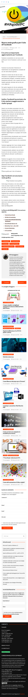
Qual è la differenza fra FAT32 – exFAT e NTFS (13, 553)
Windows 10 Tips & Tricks (9, 328)
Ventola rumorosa (8, 357)
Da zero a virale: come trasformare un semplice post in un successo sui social (13, 566)
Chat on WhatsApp (6, 652)
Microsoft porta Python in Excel (10, 570)
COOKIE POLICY (6, 648)
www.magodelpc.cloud (7, 673)
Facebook (2, 2)
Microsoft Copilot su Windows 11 (10, 545)
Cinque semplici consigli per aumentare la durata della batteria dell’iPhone (13, 306)
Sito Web (6, 249)
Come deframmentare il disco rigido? (14, 482)
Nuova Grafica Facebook (9, 246)
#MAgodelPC (6, 241)
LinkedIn (8, 2)
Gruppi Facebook (15, 243)
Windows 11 (17, 328)
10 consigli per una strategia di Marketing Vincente (12, 583)
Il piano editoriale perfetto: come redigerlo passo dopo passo (14, 578)
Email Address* (6, 600)
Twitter (4, 2)
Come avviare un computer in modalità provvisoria (11, 432)
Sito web (4, 517)
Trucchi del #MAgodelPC (8, 49)
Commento (4, 497)
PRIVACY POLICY (6, 645)
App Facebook (16, 241)
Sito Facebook (20, 246)
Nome (3, 505)
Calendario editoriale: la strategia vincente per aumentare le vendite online (13, 557)
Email (3, 511)
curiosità (5, 455)
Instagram (6, 2)
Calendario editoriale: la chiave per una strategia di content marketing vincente (13, 561)
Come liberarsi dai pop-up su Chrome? (14, 381)
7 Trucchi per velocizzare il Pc (11, 458)
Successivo (21, 282)
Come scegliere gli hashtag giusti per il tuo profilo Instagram (14, 574)
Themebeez (22, 694)
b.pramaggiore (6, 47)
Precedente (6, 282)
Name (4, 606)
